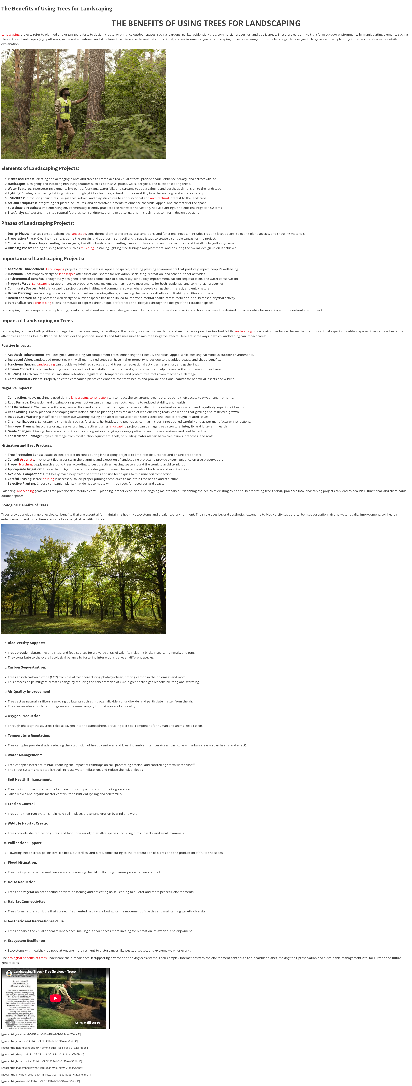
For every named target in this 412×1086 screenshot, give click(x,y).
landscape (78, 234)
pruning (48, 479)
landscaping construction (89, 397)
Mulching (26, 464)
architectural (159, 198)
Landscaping (10, 34)
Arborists (27, 459)
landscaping (243, 331)
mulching (87, 248)
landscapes (67, 274)
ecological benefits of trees (27, 958)
